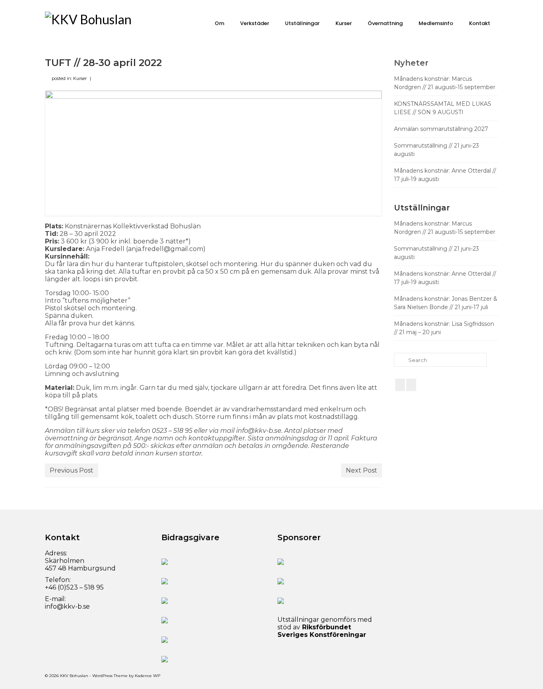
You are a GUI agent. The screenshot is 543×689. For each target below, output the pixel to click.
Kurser (80, 78)
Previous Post (71, 470)
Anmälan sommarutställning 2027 (441, 128)
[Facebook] (400, 385)
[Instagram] (411, 385)
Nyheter (411, 63)
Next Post (361, 470)
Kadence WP (147, 675)
